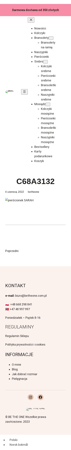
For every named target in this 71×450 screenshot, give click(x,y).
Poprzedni (11, 251)
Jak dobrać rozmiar (24, 374)
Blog (15, 369)
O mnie (16, 364)
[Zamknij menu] (31, 20)
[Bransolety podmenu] (51, 38)
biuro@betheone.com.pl (31, 295)
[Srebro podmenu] (45, 61)
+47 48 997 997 (20, 309)
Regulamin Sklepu (17, 336)
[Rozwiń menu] (24, 92)
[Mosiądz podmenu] (48, 104)
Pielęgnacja (19, 378)
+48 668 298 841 (21, 304)
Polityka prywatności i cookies (25, 344)
